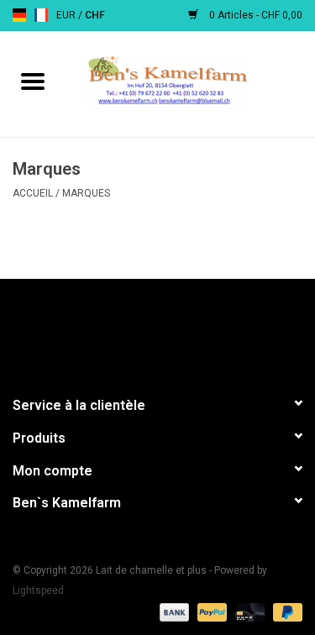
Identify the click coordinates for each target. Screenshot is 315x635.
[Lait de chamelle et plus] (191, 83)
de (19, 15)
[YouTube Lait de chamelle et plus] (187, 330)
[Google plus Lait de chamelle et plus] (128, 330)
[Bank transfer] (173, 611)
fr (41, 15)
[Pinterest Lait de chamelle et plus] (157, 330)
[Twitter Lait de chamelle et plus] (99, 330)
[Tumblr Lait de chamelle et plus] (216, 330)
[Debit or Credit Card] (248, 611)
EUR (67, 15)
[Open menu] (33, 80)
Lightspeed (38, 590)
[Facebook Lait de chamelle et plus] (69, 330)
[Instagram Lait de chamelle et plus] (246, 330)
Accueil (33, 193)
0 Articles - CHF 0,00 (254, 15)
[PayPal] (210, 611)
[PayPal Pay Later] (284, 611)
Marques (86, 193)
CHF (95, 15)
